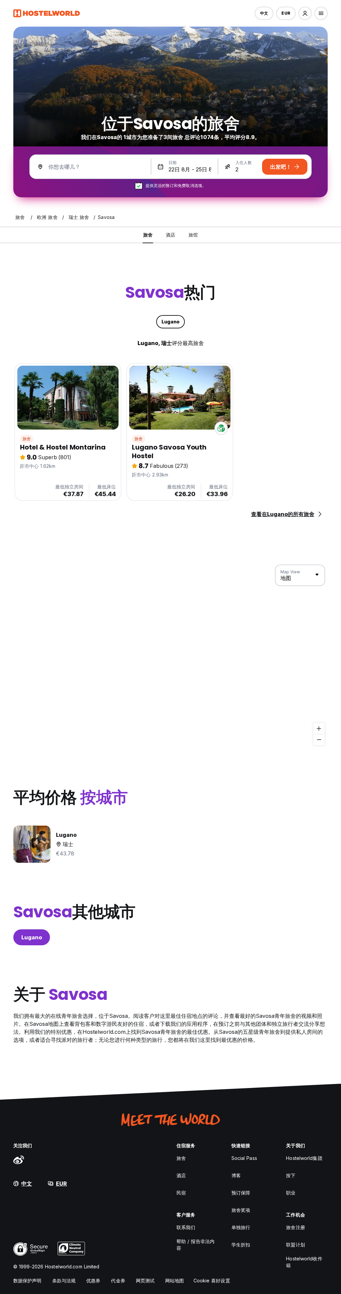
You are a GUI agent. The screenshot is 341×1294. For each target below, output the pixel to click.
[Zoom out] (318, 739)
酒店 (181, 1175)
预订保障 (240, 1193)
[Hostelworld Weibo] (18, 1159)
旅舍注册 (295, 1227)
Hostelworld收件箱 (304, 1262)
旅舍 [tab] (148, 235)
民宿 (181, 1193)
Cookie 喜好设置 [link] (211, 1280)
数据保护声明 (27, 1280)
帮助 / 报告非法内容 (195, 1244)
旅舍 (27, 438)
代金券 (118, 1280)
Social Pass (244, 1158)
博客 (236, 1175)
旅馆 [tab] (193, 235)
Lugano (31, 937)
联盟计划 (295, 1244)
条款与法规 (64, 1280)
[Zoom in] (318, 728)
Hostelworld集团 (304, 1158)
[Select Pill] (305, 13)
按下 (290, 1175)
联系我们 (185, 1227)
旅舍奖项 (240, 1210)
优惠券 (93, 1280)
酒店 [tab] (170, 235)
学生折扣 (240, 1244)
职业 (290, 1193)
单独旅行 (240, 1227)
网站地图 (174, 1280)
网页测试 (145, 1280)
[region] (170, 655)
